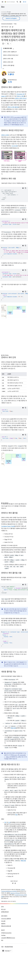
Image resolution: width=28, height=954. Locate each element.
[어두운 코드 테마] (23, 188)
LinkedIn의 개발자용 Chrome (8, 937)
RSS (2, 940)
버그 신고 (3, 909)
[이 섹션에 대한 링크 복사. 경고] (5, 819)
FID (5, 822)
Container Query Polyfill (8, 526)
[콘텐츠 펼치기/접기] (13, 49)
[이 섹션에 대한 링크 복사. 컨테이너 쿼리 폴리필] (19, 513)
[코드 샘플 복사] (25, 188)
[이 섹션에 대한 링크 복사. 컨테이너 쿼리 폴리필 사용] (23, 573)
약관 (2, 946)
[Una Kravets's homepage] (13, 75)
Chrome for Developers (6, 23)
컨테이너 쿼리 (20, 96)
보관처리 (3, 923)
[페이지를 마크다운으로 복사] (8, 43)
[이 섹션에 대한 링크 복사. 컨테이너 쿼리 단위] (17, 357)
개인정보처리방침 (9, 946)
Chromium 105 (20, 94)
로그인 (24, 2)
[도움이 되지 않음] (12, 27)
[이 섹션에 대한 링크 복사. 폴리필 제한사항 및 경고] (21, 765)
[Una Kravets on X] (9, 75)
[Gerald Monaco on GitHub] (11, 82)
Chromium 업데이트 (6, 918)
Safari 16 (3, 96)
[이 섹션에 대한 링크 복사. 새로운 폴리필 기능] (17, 672)
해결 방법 (13, 728)
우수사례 (3, 921)
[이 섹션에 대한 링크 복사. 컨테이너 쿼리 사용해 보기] (23, 87)
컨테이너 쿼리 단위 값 (20, 98)
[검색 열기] (17, 2)
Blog (2, 7)
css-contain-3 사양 (18, 117)
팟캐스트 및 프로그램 (6, 926)
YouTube (3, 935)
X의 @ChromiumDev (6, 933)
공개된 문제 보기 (5, 912)
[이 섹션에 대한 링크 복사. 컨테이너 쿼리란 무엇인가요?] (25, 131)
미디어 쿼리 (15, 146)
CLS (9, 822)
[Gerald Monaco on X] (9, 82)
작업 (16, 814)
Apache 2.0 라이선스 (15, 893)
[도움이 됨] (10, 27)
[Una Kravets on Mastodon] (11, 75)
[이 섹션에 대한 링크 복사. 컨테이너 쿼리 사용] (17, 179)
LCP (6, 664)
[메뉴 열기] (2, 2)
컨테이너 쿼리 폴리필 (13, 107)
